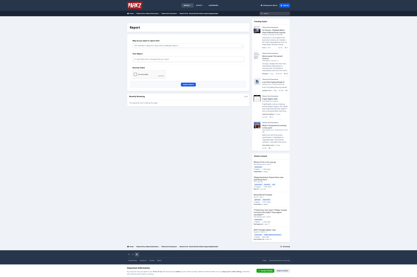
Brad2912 (257, 232)
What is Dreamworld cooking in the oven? (274, 126)
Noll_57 (256, 189)
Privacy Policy (132, 260)
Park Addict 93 (266, 101)
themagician (266, 61)
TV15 (263, 48)
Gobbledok (257, 172)
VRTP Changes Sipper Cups (265, 230)
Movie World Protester (263, 194)
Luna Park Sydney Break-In (273, 82)
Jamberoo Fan (266, 84)
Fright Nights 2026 (269, 99)
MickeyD (265, 74)
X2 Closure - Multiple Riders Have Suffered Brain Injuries (273, 31)
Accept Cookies (266, 271)
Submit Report (188, 84)
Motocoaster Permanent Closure (272, 57)
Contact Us (143, 260)
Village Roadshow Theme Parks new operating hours (268, 178)
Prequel (264, 35)
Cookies (152, 260)
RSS (160, 260)
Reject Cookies (282, 271)
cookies (177, 272)
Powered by (279, 260)
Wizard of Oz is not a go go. (265, 162)
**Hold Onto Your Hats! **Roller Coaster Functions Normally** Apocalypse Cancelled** (270, 212)
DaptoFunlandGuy (268, 114)
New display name (268, 130)
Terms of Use (157, 272)
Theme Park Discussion (270, 27)
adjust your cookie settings (232, 272)
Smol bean (257, 204)
